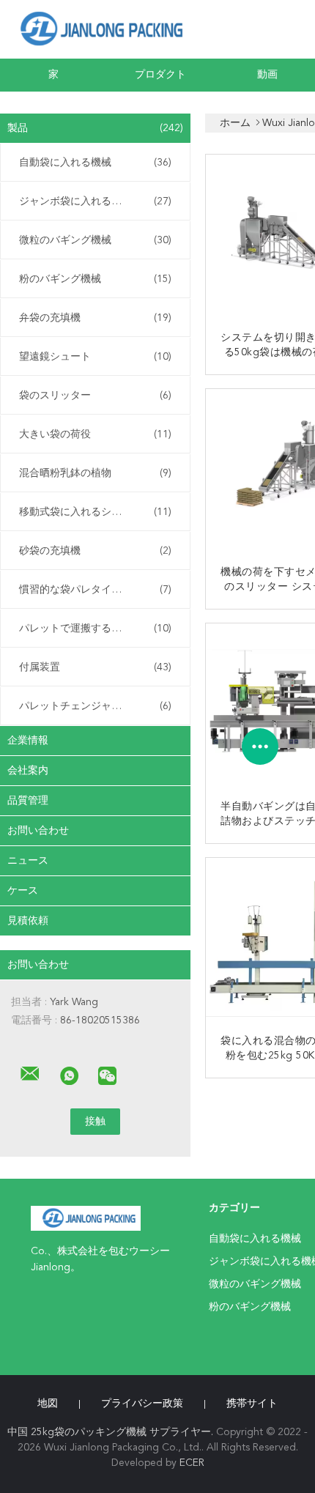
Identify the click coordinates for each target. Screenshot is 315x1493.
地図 (47, 1403)
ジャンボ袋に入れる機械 (95, 201)
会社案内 (27, 771)
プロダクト (160, 75)
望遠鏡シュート (95, 357)
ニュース (27, 861)
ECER (191, 1463)
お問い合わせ (38, 831)
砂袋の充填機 (95, 551)
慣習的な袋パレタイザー (95, 590)
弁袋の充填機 (95, 318)
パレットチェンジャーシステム (95, 706)
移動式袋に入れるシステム (95, 512)
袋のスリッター (95, 395)
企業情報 (27, 741)
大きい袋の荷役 (95, 434)
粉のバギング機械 (95, 279)
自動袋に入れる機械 (95, 163)
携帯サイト (252, 1403)
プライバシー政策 (142, 1403)
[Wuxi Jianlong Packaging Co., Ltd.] (30, 1074)
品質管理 (27, 801)
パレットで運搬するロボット (95, 628)
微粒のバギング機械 (95, 240)
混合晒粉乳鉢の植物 (95, 473)
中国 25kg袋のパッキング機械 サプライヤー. (111, 1432)
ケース (22, 891)
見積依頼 (27, 921)
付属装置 (95, 667)
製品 (95, 128)
